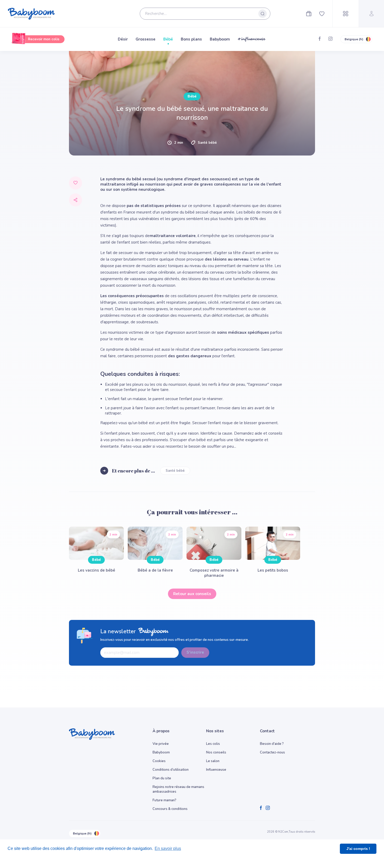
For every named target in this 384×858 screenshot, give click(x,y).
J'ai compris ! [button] (358, 849)
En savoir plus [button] (168, 848)
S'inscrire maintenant (192, 274)
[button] (127, 174)
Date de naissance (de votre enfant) (98, 129)
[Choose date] (179, 137)
